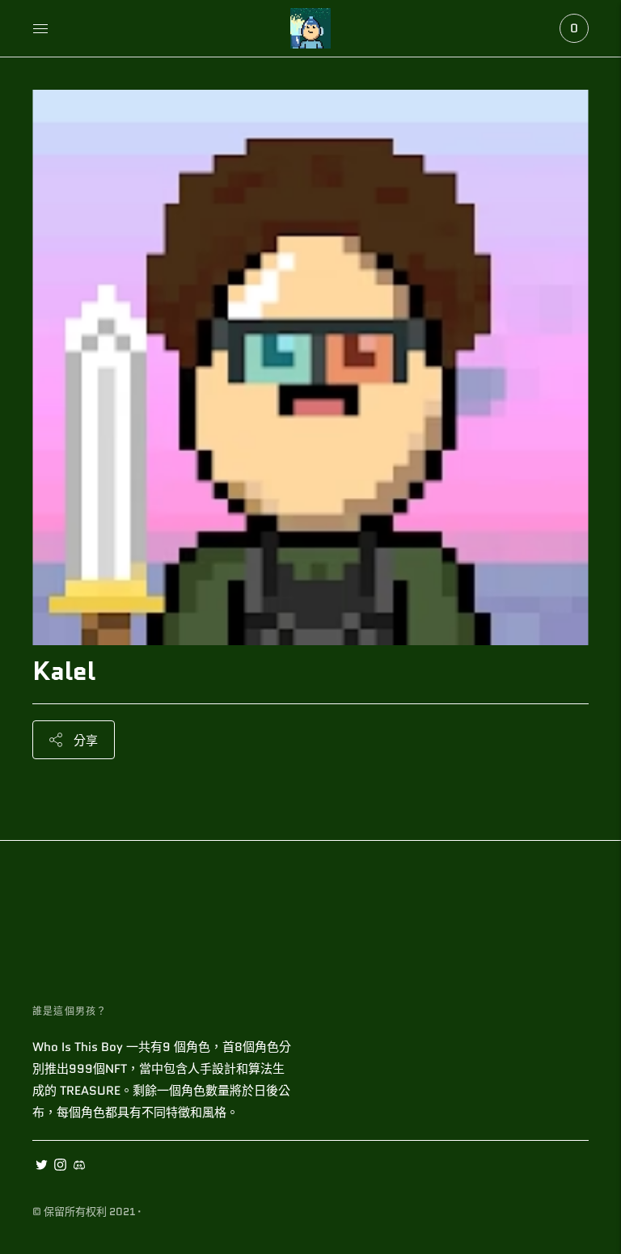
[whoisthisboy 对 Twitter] (42, 1167)
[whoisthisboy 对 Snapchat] (79, 1167)
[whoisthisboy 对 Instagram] (60, 1167)
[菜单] (40, 28)
